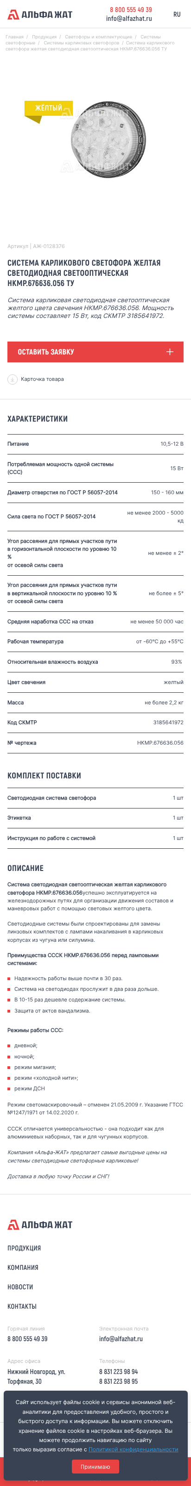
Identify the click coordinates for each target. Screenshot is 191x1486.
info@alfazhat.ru (129, 18)
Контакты (22, 1306)
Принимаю (95, 1466)
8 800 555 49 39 (131, 9)
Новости (20, 1286)
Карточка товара (42, 379)
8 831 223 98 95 (118, 1381)
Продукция (24, 1248)
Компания (22, 1267)
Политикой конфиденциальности (133, 1449)
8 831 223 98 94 (118, 1371)
